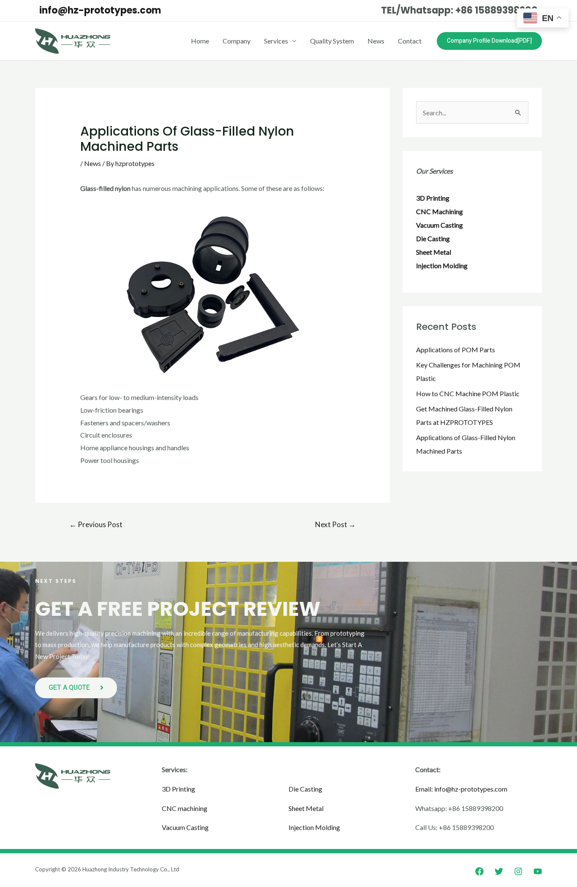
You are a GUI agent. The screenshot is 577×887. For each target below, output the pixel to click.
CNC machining (184, 808)
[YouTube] (537, 871)
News (375, 41)
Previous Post (95, 524)
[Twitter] (499, 871)
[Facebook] (479, 871)
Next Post (335, 524)
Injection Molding (314, 827)
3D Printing (178, 789)
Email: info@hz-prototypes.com (461, 789)
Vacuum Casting (185, 827)
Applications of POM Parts (455, 350)
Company (236, 41)
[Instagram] (518, 871)
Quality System (332, 41)
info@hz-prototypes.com (100, 10)
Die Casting (305, 789)
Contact (410, 41)
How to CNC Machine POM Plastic (468, 393)
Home (200, 41)
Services (276, 41)
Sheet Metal (306, 808)
